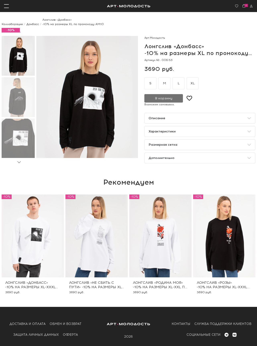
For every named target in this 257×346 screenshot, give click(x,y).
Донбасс (32, 24)
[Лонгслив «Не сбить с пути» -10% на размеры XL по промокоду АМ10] (96, 235)
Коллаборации (12, 24)
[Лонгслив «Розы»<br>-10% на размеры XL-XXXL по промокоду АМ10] (224, 235)
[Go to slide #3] (18, 138)
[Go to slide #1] (18, 56)
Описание (157, 118)
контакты (181, 324)
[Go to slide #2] (18, 97)
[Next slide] (19, 162)
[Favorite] (236, 6)
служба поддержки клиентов (222, 324)
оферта (70, 335)
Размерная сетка (163, 145)
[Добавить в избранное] (189, 98)
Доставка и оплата (27, 324)
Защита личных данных (36, 335)
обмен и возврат (66, 324)
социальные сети (203, 335)
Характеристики (162, 131)
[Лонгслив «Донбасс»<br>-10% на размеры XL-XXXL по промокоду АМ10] (33, 235)
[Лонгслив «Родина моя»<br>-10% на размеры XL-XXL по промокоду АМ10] (160, 235)
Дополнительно (161, 158)
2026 (128, 336)
